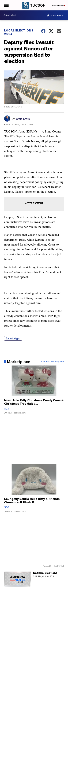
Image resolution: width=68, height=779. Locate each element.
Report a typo (13, 338)
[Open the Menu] (6, 5)
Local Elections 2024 (18, 32)
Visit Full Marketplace (52, 361)
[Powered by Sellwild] (59, 566)
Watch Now (58, 5)
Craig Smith (23, 119)
